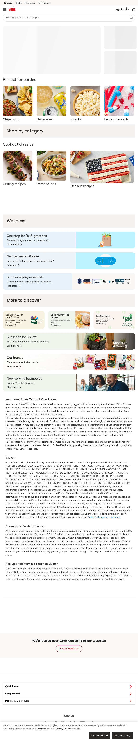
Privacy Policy (63, 728)
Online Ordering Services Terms (103, 517)
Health (18, 3)
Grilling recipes (14, 184)
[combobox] (69, 18)
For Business (44, 3)
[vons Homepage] (12, 9)
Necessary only (122, 735)
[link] (14, 244)
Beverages (45, 119)
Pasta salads (46, 184)
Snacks (75, 119)
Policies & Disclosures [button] (17, 700)
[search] (131, 17)
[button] (122, 9)
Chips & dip (11, 119)
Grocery (8, 3)
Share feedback (69, 648)
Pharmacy (30, 3)
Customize (40, 728)
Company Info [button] (12, 693)
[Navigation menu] (4, 9)
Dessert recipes (82, 186)
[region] (69, 732)
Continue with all (99, 735)
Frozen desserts (116, 119)
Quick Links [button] (11, 686)
